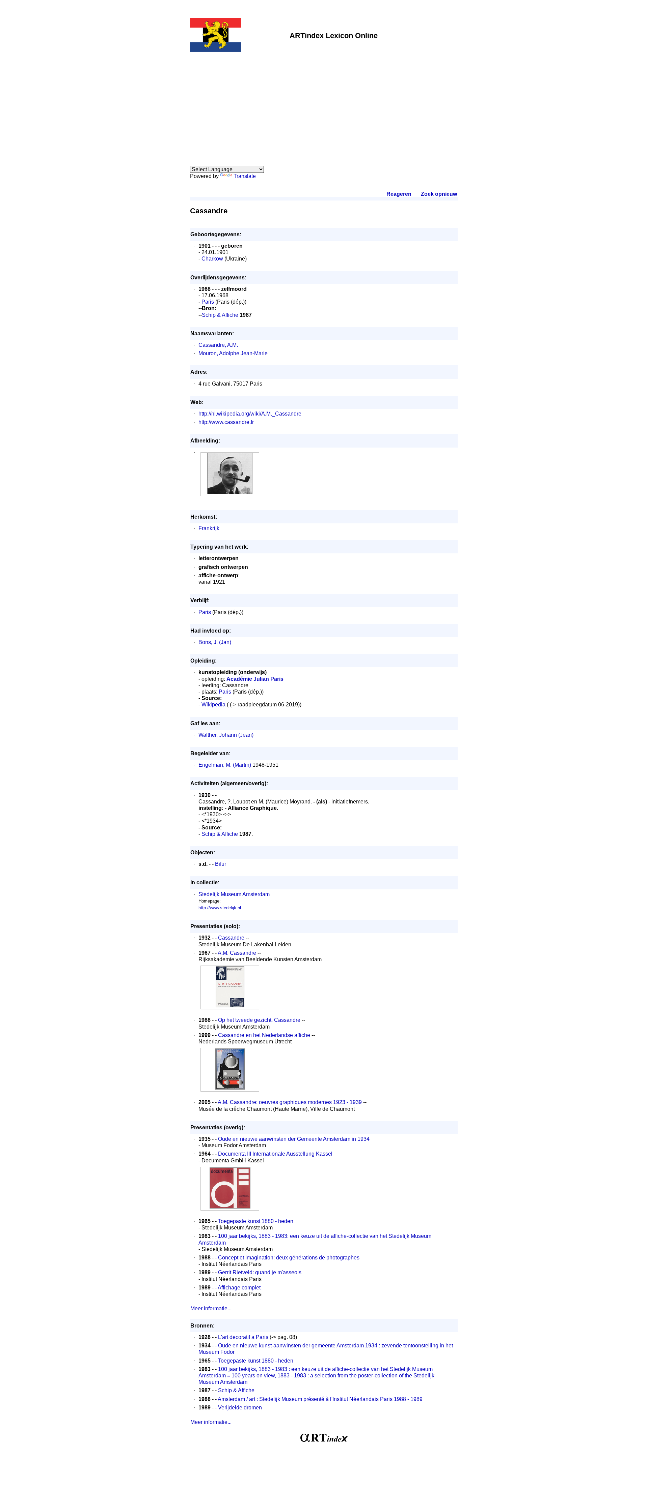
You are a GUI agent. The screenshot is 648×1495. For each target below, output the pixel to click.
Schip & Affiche (220, 315)
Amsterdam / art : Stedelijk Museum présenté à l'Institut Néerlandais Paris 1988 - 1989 (320, 1399)
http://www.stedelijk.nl (219, 907)
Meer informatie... (211, 1308)
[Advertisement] (324, 105)
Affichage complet (239, 1287)
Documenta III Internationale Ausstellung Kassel (275, 1154)
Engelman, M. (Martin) (224, 765)
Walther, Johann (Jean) (225, 735)
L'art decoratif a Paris (243, 1337)
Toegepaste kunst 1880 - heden (255, 1221)
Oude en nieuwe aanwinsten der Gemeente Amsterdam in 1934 (294, 1139)
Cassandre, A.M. (218, 345)
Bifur (220, 864)
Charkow (212, 259)
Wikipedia (213, 704)
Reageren (398, 194)
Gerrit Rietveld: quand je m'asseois (259, 1272)
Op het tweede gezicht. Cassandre (259, 1020)
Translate (245, 176)
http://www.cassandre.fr (226, 422)
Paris (207, 302)
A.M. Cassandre (237, 953)
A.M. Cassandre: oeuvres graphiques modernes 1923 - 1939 (290, 1102)
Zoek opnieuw (439, 194)
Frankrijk (208, 528)
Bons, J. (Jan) (214, 642)
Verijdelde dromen (240, 1407)
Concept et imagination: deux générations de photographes (288, 1257)
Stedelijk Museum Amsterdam (234, 894)
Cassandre (231, 938)
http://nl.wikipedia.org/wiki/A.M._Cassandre (249, 414)
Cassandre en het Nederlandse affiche (264, 1035)
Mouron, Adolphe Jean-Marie (233, 353)
